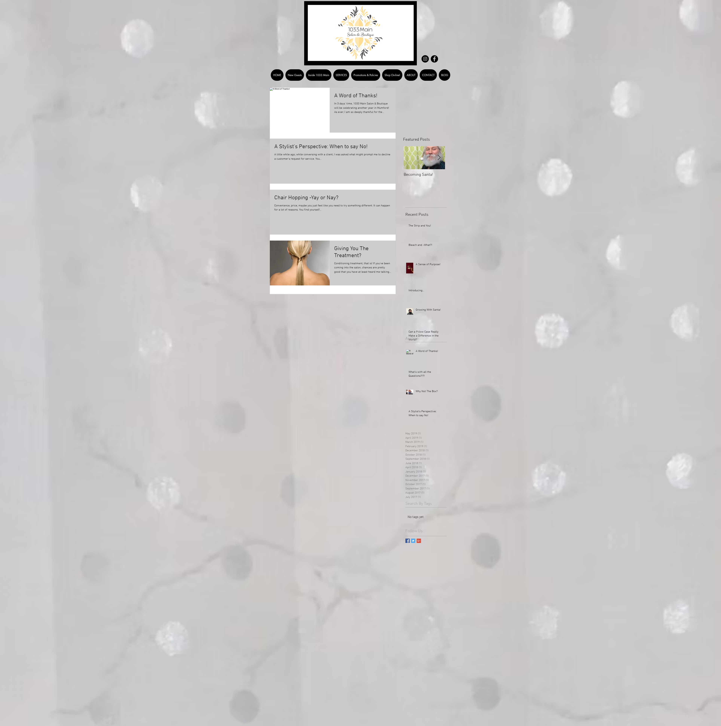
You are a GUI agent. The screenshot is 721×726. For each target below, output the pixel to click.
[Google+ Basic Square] (419, 541)
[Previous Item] (409, 158)
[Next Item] (439, 158)
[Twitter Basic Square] (413, 541)
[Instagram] (425, 59)
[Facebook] (434, 59)
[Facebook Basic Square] (407, 541)
